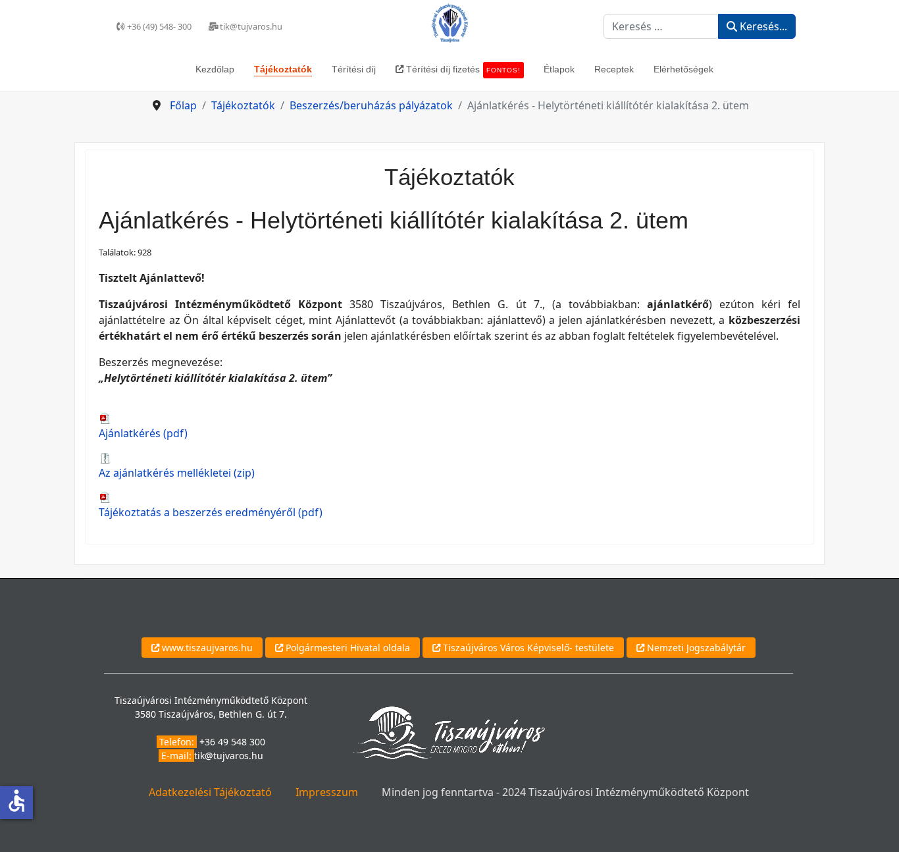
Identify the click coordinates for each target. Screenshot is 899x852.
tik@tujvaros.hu (228, 755)
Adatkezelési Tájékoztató (210, 792)
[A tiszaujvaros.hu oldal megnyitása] (448, 732)
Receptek (614, 69)
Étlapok (559, 69)
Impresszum (326, 792)
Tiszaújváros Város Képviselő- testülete (527, 647)
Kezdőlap (214, 69)
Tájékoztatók (283, 69)
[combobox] (661, 26)
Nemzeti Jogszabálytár (695, 647)
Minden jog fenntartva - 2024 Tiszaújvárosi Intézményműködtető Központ (565, 792)
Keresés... (762, 26)
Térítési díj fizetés (462, 69)
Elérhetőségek (683, 69)
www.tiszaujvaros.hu (206, 647)
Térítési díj (354, 69)
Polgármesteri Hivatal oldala (346, 647)
